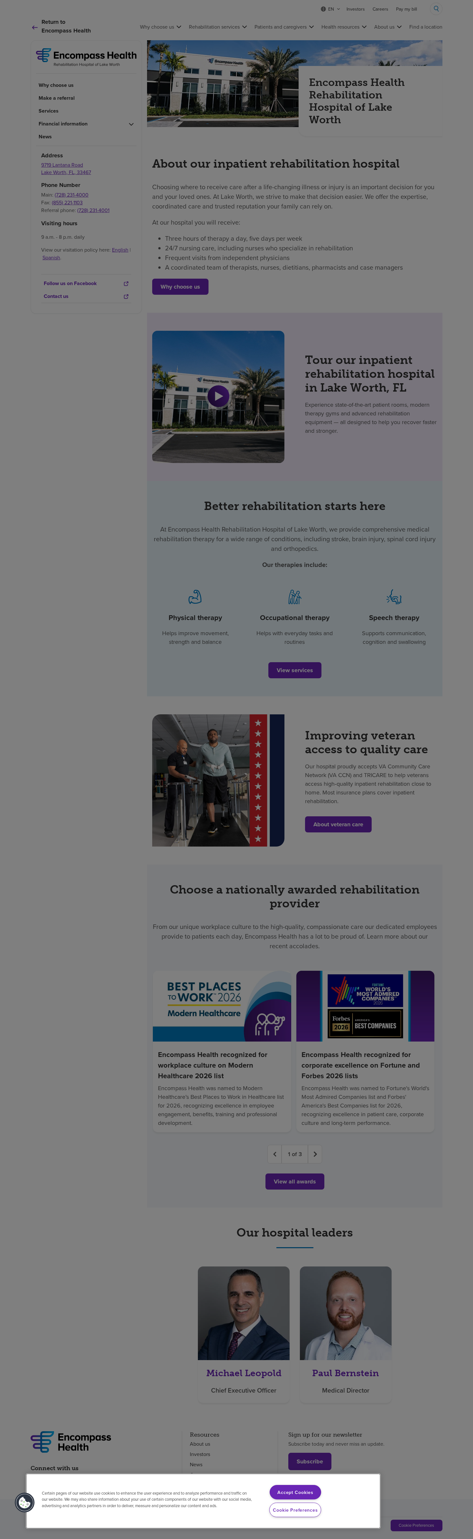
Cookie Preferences (295, 1510)
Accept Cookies (295, 1492)
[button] (24, 1502)
